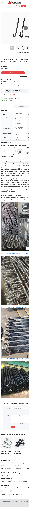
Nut (14, 481)
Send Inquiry (13, 72)
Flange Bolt (25, 481)
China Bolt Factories (6, 487)
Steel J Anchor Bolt (16, 491)
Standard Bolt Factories (19, 487)
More (2, 496)
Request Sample (23, 76)
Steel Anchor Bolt (6, 491)
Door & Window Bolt (6, 481)
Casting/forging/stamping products (8, 465)
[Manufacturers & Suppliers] (14, 2)
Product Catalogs (20, 463)
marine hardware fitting (18, 465)
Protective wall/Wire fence (19, 468)
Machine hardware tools (6, 468)
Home (2, 9)
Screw (19, 481)
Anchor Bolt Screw (6, 494)
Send (13, 427)
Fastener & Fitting (23, 9)
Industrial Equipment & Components (11, 9)
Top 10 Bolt (15, 494)
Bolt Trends (23, 494)
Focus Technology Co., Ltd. (17, 501)
